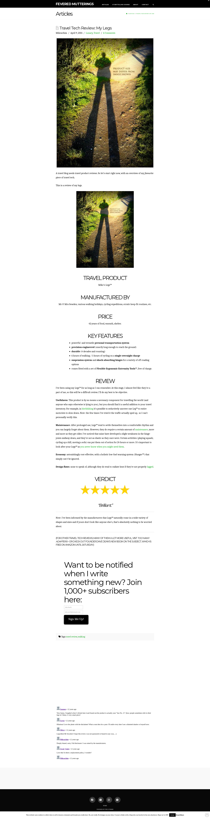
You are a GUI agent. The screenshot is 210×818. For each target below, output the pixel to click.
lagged (150, 466)
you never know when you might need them (102, 446)
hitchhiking (87, 408)
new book (117, 541)
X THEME (110, 809)
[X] (101, 800)
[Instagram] (109, 800)
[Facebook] (92, 800)
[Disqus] (105, 675)
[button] (208, 2)
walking (81, 636)
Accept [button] (172, 815)
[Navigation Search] (152, 4)
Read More (180, 815)
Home (105, 805)
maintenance (141, 429)
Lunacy (89, 33)
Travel (97, 33)
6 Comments (109, 33)
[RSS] (118, 800)
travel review (71, 636)
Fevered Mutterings (75, 4)
